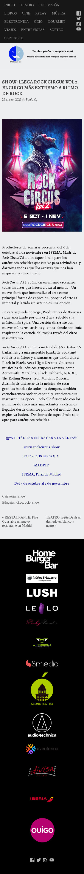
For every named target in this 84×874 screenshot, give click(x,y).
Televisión (49, 5)
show (22, 496)
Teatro (27, 5)
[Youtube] (78, 29)
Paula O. (31, 99)
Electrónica (16, 21)
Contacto (13, 38)
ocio (28, 502)
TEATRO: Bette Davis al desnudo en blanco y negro (63, 521)
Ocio (38, 21)
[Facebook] (78, 13)
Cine (26, 13)
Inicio (9, 5)
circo (19, 502)
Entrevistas (33, 30)
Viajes (10, 30)
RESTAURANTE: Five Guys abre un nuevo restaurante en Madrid (20, 521)
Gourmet (56, 21)
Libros (10, 13)
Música (58, 13)
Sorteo (56, 30)
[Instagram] (78, 24)
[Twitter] (78, 19)
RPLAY (41, 13)
